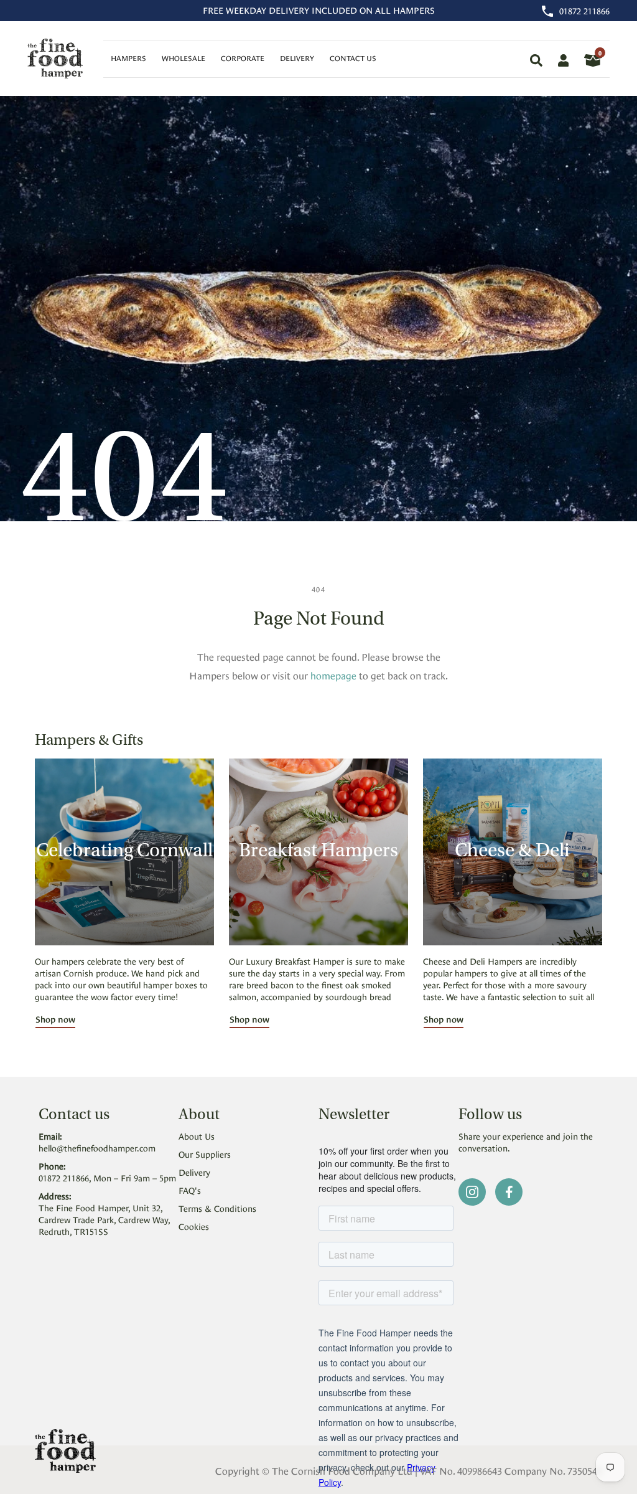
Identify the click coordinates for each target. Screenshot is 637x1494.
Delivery (297, 57)
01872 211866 (584, 10)
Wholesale (183, 57)
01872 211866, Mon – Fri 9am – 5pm (107, 1177)
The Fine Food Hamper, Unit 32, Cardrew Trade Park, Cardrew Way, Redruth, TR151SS (104, 1219)
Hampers (128, 57)
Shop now (55, 1018)
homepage (333, 674)
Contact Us (353, 57)
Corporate (242, 57)
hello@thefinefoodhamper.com (97, 1147)
